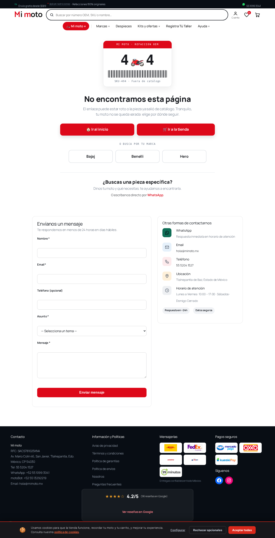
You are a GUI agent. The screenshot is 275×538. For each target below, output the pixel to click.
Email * (41, 264)
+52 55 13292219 (35, 478)
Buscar (217, 15)
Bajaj (90, 156)
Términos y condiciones (108, 453)
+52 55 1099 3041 (37, 473)
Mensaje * (43, 343)
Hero (184, 156)
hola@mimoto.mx (187, 251)
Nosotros (98, 476)
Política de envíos (103, 469)
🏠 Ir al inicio (97, 129)
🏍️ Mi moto (76, 26)
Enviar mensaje (91, 392)
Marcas (103, 26)
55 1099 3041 (253, 6)
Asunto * (43, 316)
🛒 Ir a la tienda (176, 129)
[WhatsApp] (166, 232)
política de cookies (66, 532)
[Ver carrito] (257, 14)
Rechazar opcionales (207, 530)
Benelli (137, 156)
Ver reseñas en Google (137, 512)
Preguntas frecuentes (106, 484)
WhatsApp (155, 195)
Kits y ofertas (149, 26)
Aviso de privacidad (105, 445)
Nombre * (43, 238)
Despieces (124, 26)
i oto (28, 14)
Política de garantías (105, 461)
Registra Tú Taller (179, 26)
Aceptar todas (242, 530)
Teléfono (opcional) (50, 290)
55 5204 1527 (185, 265)
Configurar (177, 530)
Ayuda (204, 26)
